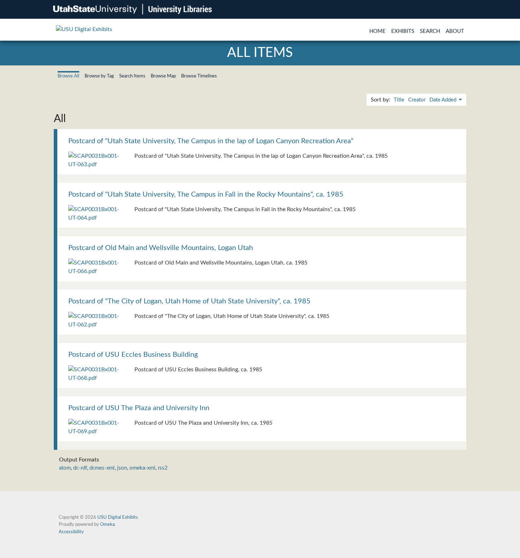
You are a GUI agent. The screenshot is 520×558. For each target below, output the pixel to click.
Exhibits (402, 31)
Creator (417, 100)
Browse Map (163, 76)
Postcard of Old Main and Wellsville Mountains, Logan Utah (160, 247)
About (455, 31)
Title (399, 100)
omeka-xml (142, 468)
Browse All (68, 76)
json (122, 468)
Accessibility (71, 532)
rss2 (163, 468)
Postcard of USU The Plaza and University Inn (138, 408)
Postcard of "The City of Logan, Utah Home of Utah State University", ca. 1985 (189, 301)
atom (65, 468)
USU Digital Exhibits (117, 517)
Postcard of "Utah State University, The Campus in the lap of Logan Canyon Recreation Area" (210, 141)
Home (377, 31)
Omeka (107, 524)
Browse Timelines (199, 76)
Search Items (132, 76)
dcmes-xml (102, 468)
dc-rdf (80, 468)
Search (430, 31)
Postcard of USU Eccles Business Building (133, 354)
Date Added (443, 100)
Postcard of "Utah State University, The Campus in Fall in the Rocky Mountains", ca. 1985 (205, 194)
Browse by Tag (99, 76)
